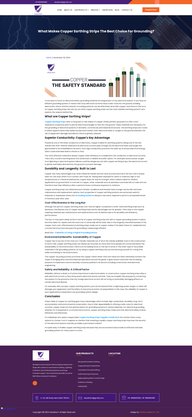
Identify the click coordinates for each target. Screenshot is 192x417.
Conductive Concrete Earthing (89, 370)
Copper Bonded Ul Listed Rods (89, 366)
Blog (117, 10)
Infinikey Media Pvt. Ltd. (149, 412)
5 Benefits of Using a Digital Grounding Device (76, 232)
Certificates (107, 10)
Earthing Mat (82, 386)
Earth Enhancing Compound (88, 374)
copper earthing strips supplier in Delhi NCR (99, 317)
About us (68, 10)
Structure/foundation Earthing (89, 362)
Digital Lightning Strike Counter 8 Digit (91, 378)
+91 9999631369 (41, 2)
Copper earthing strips (55, 121)
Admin (49, 57)
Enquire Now (150, 9)
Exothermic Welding (85, 382)
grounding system (83, 195)
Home (59, 10)
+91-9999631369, (134, 398)
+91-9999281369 (148, 398)
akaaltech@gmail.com (63, 2)
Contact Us (127, 10)
